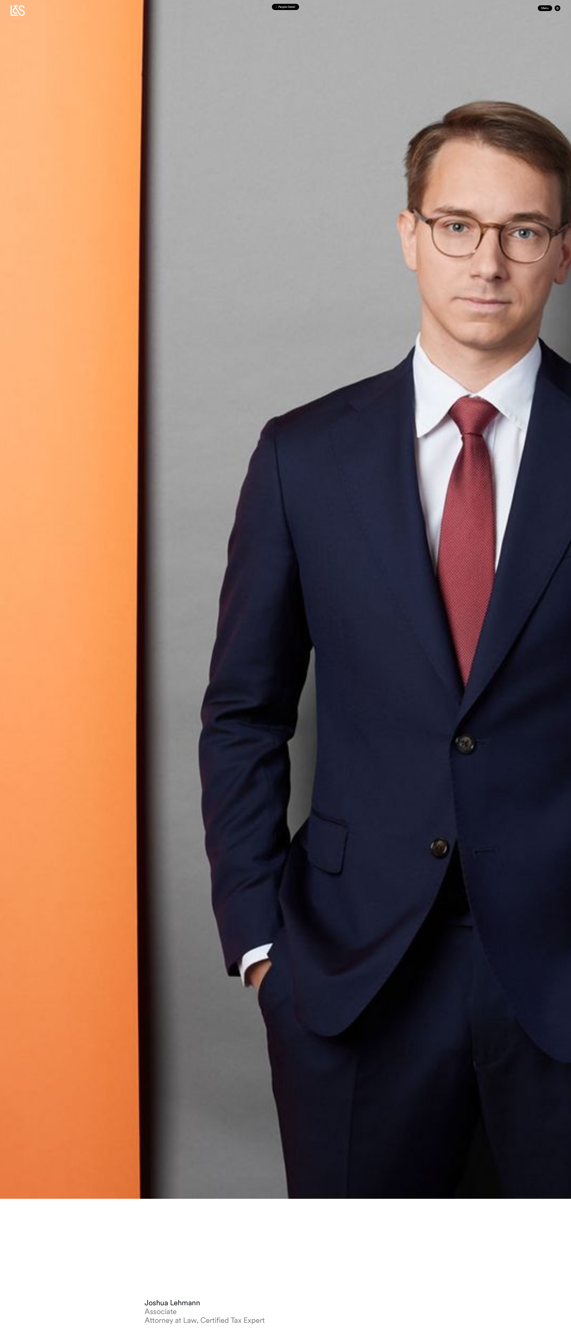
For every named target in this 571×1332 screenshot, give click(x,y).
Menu (545, 8)
